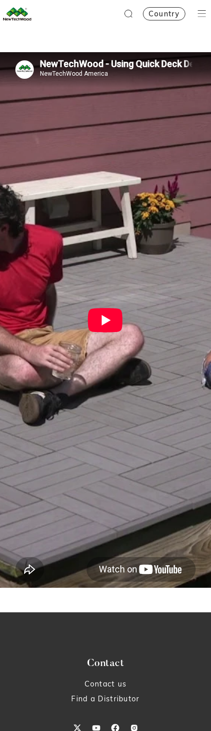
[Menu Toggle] (202, 13)
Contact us (106, 684)
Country (164, 13)
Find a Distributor (105, 698)
